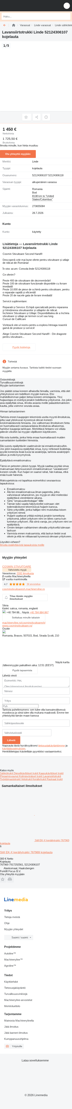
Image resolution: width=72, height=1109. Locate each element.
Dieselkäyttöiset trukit (26, 773)
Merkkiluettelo (12, 1006)
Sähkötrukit (7, 773)
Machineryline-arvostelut (18, 1000)
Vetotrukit (27, 779)
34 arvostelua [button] (33, 584)
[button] (67, 5)
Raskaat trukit (55, 779)
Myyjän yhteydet (13, 929)
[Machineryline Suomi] (24, 5)
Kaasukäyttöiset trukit (51, 773)
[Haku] (66, 16)
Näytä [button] (26, 612)
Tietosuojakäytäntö (15, 987)
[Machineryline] (13, 25)
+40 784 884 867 (39, 612)
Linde (35, 161)
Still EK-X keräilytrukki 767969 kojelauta (26, 852)
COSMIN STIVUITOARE (16, 566)
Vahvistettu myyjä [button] (17, 570)
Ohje (7, 923)
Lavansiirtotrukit (52, 776)
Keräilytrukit (40, 779)
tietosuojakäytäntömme (51, 745)
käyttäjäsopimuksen (13, 748)
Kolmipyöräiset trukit (31, 776)
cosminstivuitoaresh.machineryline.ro (23, 589)
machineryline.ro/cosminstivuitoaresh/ (23, 622)
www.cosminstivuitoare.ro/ (17, 625)
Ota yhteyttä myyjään (18, 154)
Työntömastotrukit (10, 779)
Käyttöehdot (11, 981)
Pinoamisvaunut (9, 776)
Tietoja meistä (12, 917)
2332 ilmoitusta (25, 573)
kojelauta (37, 168)
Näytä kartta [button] (62, 662)
